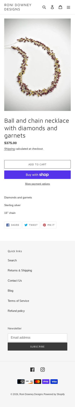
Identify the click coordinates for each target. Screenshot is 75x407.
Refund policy (16, 310)
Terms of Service (18, 300)
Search (12, 260)
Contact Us (15, 280)
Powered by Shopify (54, 394)
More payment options (37, 183)
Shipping (9, 148)
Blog (10, 290)
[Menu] (68, 7)
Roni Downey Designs (18, 7)
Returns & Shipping (20, 270)
